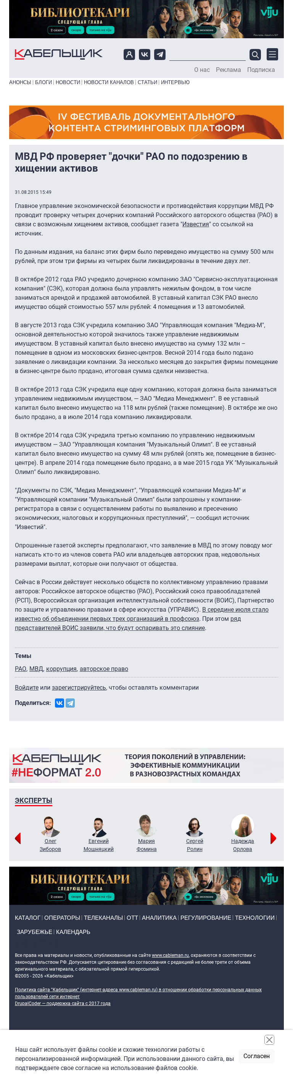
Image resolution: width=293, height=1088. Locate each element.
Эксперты (33, 800)
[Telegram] (70, 703)
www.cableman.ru (170, 955)
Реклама (228, 70)
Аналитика (159, 917)
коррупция (61, 668)
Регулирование (205, 917)
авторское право (104, 668)
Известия (195, 224)
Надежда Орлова (242, 845)
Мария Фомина (147, 845)
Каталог (27, 917)
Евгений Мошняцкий (99, 845)
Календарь (73, 931)
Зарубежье (34, 931)
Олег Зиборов (50, 845)
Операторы (62, 917)
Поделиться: (33, 702)
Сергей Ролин (194, 845)
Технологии (255, 917)
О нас (202, 70)
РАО (20, 668)
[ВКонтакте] (59, 703)
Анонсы (20, 82)
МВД (36, 668)
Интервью (175, 82)
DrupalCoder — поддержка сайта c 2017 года (63, 1003)
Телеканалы (103, 917)
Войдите (27, 687)
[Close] (269, 1040)
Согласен (256, 1056)
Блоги (43, 82)
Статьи (147, 82)
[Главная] (59, 54)
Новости (68, 82)
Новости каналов (109, 82)
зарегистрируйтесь (79, 687)
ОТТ (132, 917)
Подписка (261, 70)
